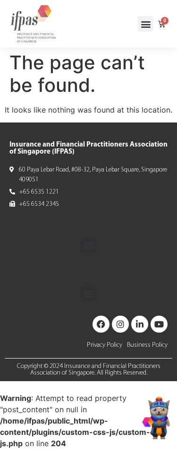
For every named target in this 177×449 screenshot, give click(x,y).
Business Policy (147, 345)
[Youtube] (159, 324)
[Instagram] (120, 324)
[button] (145, 24)
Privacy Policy (104, 345)
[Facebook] (101, 324)
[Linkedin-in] (139, 324)
